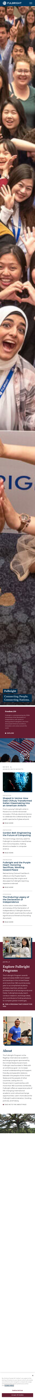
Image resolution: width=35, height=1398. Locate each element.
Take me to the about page (15, 1104)
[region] (17, 1385)
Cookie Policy (9, 1385)
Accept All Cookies (17, 1395)
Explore (10, 733)
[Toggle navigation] (31, 3)
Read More (8, 823)
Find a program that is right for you (17, 1005)
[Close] (33, 1376)
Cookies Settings (17, 1390)
